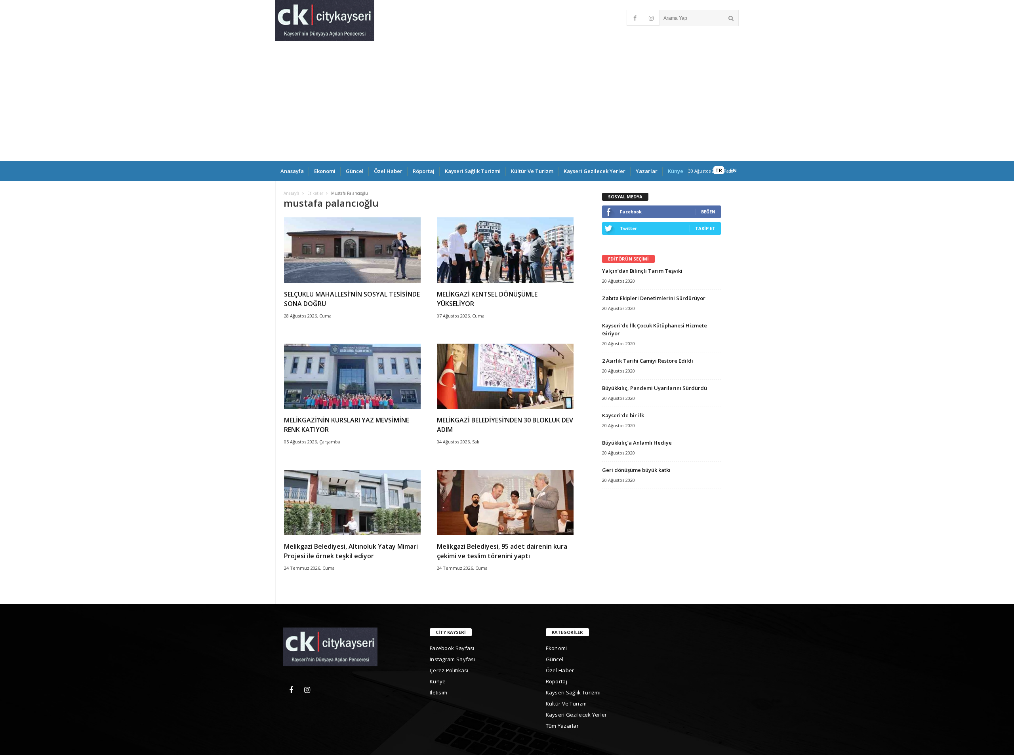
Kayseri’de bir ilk (623, 415)
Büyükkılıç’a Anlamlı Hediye (637, 442)
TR (718, 170)
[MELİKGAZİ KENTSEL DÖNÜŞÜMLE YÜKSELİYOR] (505, 281)
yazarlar (647, 171)
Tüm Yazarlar (562, 725)
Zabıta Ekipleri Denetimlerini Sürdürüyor (653, 298)
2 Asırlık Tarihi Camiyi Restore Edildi (647, 360)
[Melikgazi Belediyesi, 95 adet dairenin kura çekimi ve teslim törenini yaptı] (505, 533)
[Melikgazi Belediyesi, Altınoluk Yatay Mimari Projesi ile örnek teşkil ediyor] (352, 533)
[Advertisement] (507, 101)
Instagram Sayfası (452, 659)
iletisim (438, 692)
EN (733, 170)
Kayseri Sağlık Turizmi (473, 171)
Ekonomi (324, 171)
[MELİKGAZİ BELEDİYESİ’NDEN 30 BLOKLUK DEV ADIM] (505, 407)
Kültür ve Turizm (532, 171)
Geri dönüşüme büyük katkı (636, 470)
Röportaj (424, 171)
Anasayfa (292, 171)
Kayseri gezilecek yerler (594, 171)
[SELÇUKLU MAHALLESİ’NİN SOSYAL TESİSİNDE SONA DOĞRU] (352, 281)
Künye (675, 171)
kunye (438, 681)
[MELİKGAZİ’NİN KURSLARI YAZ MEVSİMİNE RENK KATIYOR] (352, 407)
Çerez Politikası (449, 670)
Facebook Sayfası (452, 648)
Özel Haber (388, 171)
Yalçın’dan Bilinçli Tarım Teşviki (642, 270)
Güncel (355, 171)
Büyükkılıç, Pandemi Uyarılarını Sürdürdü (654, 388)
